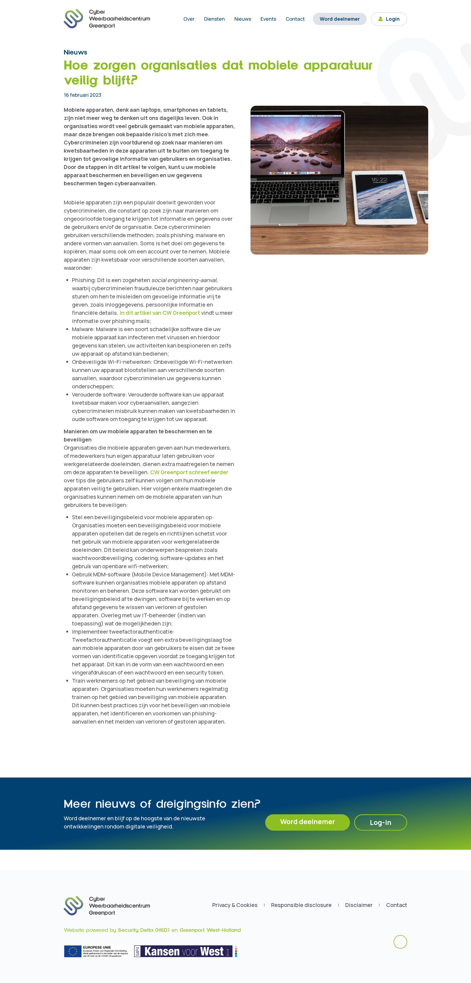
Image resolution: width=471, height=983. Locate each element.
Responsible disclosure (301, 905)
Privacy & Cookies (235, 905)
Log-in (380, 822)
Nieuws (242, 19)
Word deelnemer (340, 19)
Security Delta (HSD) (144, 930)
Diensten (214, 19)
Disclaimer (359, 905)
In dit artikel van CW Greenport (160, 312)
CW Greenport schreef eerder (189, 472)
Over (189, 19)
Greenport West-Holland (210, 930)
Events (268, 19)
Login (393, 19)
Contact (295, 19)
